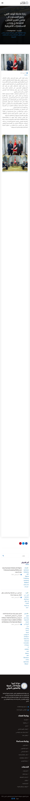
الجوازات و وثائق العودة (22, 786)
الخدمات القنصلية (24, 777)
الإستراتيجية (25, 783)
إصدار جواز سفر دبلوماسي (22, 732)
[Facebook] (26, 543)
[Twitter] (23, 543)
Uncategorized (11, 30)
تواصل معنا (25, 735)
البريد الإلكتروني (24, 748)
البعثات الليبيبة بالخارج (23, 729)
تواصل (26, 780)
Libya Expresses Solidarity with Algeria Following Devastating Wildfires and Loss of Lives (12, 570)
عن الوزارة (25, 722)
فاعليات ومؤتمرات (23, 757)
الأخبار (26, 726)
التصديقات (25, 771)
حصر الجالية (25, 774)
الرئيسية (19, 30)
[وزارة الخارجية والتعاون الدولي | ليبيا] (23, 3)
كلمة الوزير (25, 745)
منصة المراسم (24, 761)
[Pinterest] (20, 543)
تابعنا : (17, 798)
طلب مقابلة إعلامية (23, 754)
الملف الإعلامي (24, 751)
